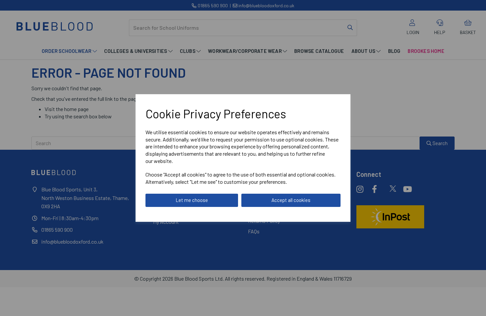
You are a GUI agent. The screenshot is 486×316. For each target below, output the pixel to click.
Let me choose (192, 200)
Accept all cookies (290, 200)
